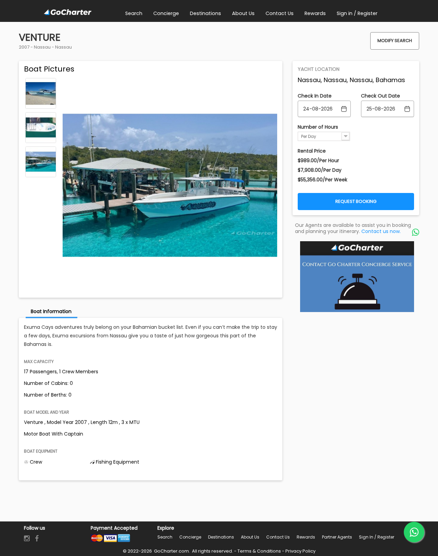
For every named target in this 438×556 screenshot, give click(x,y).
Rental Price (312, 151)
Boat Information (51, 311)
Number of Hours (318, 127)
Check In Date (315, 96)
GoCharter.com (171, 551)
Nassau (42, 47)
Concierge (190, 537)
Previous (40, 82)
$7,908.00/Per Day (320, 170)
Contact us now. (381, 231)
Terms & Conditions (259, 551)
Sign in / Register (376, 537)
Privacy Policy (300, 551)
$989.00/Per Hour (318, 160)
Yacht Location (318, 69)
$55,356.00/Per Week (322, 180)
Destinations (221, 537)
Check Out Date (380, 96)
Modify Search (394, 40)
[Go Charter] (67, 12)
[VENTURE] (40, 93)
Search (164, 537)
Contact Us (278, 537)
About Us (250, 537)
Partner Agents (337, 537)
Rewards (306, 537)
